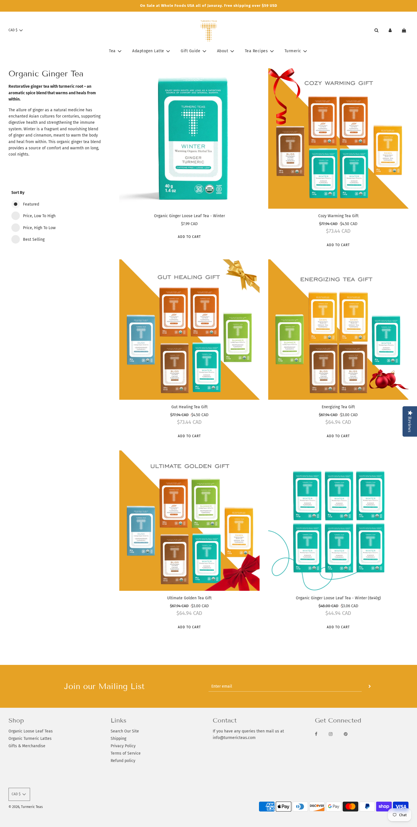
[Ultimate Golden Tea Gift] (189, 520)
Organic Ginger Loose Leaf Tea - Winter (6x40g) (338, 598)
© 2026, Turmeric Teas (26, 807)
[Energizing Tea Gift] (338, 329)
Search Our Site (125, 731)
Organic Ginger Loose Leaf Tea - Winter (189, 215)
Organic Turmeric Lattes (30, 738)
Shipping (118, 738)
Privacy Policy (123, 746)
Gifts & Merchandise (27, 746)
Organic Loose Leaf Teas (31, 731)
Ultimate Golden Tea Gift (189, 598)
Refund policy (123, 760)
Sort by (17, 192)
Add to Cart (189, 237)
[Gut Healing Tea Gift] (189, 329)
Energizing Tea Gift (338, 407)
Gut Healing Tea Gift (189, 407)
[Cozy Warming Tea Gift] (338, 138)
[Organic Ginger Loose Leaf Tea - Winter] (189, 138)
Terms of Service (126, 753)
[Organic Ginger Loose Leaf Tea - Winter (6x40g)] (338, 520)
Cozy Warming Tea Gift (338, 215)
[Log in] (390, 30)
